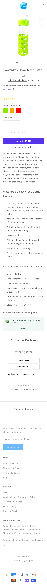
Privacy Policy (9, 506)
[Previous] (12, 62)
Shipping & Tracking (13, 468)
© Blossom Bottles (23, 557)
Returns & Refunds (12, 473)
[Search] (39, 6)
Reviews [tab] (11, 374)
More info (23, 328)
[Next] (34, 62)
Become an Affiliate (12, 501)
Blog (5, 477)
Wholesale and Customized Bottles (20, 497)
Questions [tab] (27, 374)
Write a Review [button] (25, 360)
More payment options (23, 147)
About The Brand (11, 463)
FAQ (5, 492)
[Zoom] (41, 17)
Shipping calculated (17, 80)
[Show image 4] (24, 62)
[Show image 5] (27, 62)
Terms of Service (11, 511)
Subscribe (13, 447)
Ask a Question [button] (24, 366)
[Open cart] (44, 5)
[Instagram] (4, 545)
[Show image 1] (17, 62)
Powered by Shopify (23, 560)
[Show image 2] (19, 62)
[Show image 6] (30, 62)
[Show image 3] (22, 62)
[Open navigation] (3, 6)
